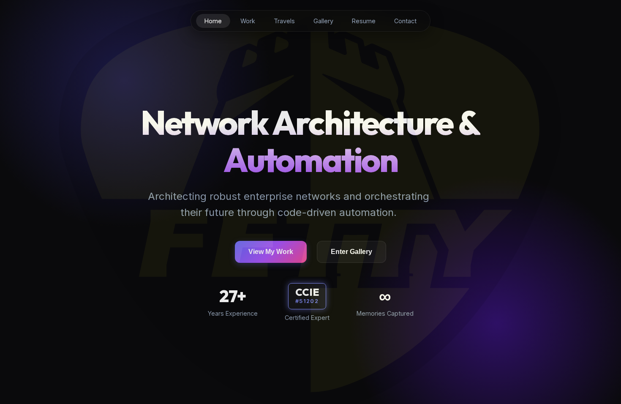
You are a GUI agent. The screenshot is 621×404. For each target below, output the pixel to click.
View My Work (270, 251)
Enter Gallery (351, 251)
